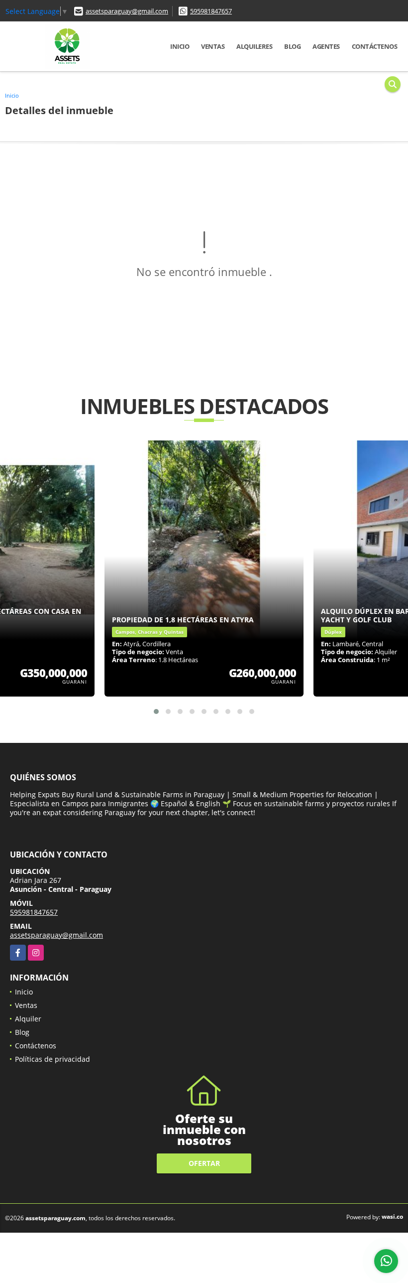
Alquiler (28, 1018)
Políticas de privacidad (52, 1059)
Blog (292, 46)
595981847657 (211, 10)
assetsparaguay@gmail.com (127, 10)
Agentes (326, 46)
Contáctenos (375, 46)
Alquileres (254, 46)
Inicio (179, 46)
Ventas (212, 46)
